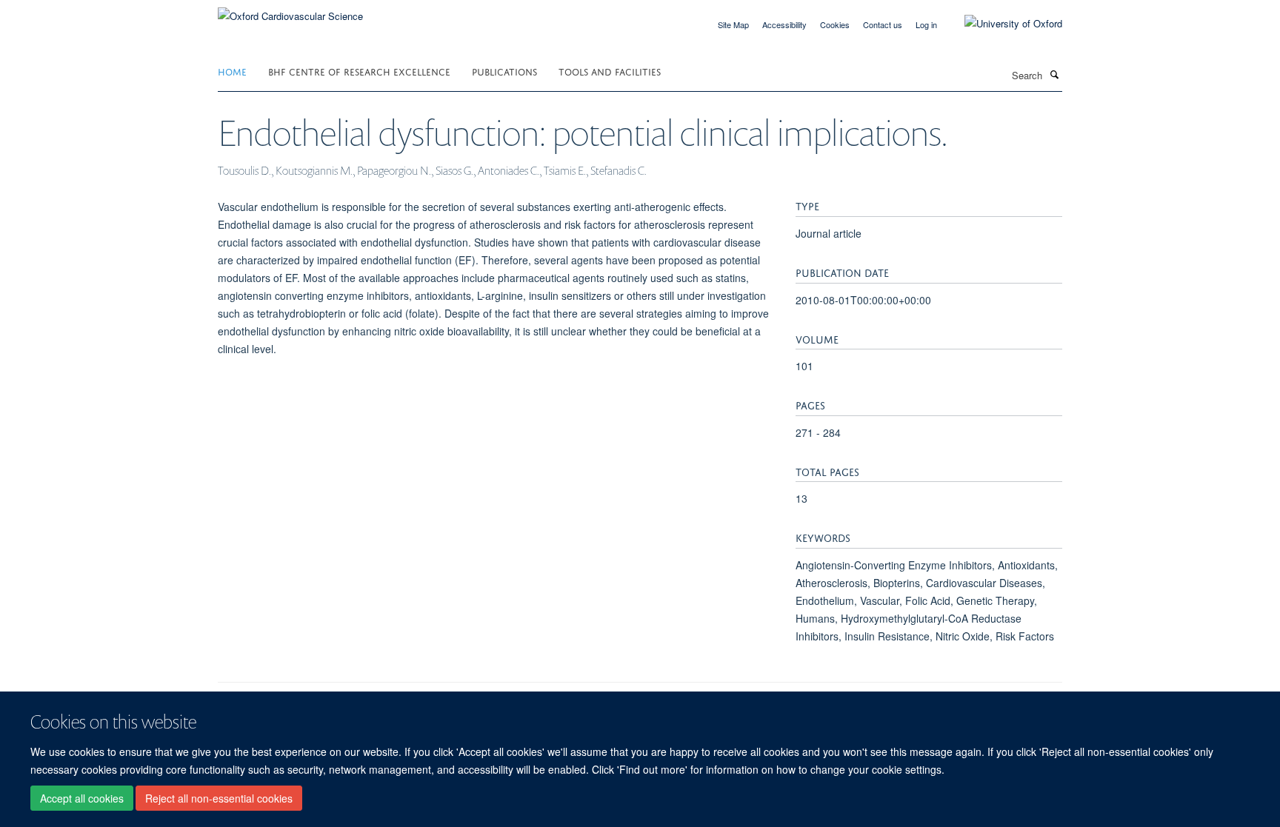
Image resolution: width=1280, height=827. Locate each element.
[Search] (1054, 74)
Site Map (733, 24)
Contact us (882, 24)
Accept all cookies (82, 798)
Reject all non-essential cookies (219, 798)
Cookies (835, 24)
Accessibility (784, 24)
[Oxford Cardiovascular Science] (290, 11)
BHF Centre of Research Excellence (359, 71)
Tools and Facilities (610, 71)
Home (232, 71)
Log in (926, 24)
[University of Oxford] (1002, 24)
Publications (504, 71)
